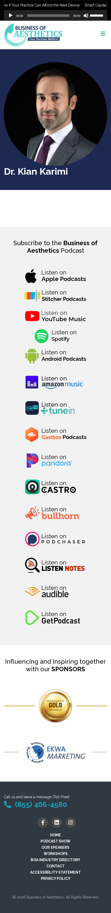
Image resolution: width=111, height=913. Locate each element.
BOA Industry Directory (55, 860)
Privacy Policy (55, 878)
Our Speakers (55, 847)
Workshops (56, 854)
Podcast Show (55, 841)
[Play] (10, 15)
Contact (55, 866)
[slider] (97, 15)
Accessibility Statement (55, 872)
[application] (55, 15)
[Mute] (86, 15)
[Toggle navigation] (103, 35)
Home (55, 835)
